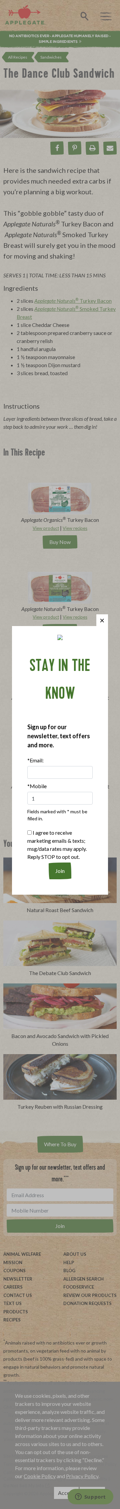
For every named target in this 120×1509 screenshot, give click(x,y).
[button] (102, 620)
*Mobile (37, 786)
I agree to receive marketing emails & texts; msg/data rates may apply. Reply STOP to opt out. (57, 844)
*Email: (35, 760)
